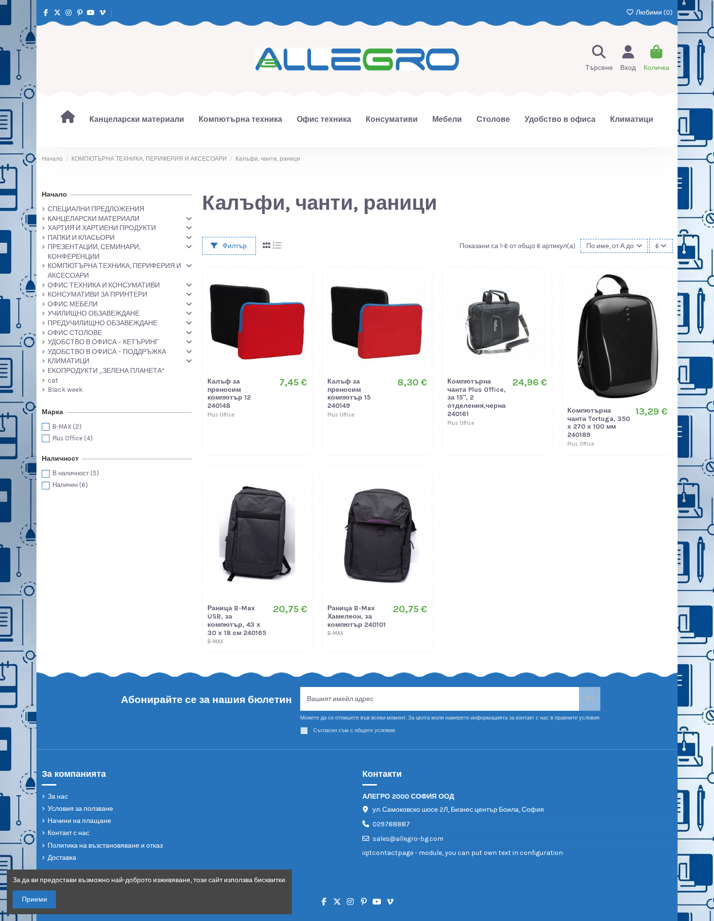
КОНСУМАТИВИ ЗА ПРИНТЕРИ (97, 294)
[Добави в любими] (299, 287)
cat (53, 380)
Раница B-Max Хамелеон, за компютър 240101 (356, 616)
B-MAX (67, 426)
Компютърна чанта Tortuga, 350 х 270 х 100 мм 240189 (598, 422)
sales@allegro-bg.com (408, 839)
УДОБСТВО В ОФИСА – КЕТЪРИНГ (103, 342)
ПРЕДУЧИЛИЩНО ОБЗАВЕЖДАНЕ (102, 323)
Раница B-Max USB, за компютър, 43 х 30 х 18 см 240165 (236, 620)
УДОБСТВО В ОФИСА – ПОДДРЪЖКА (107, 352)
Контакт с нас (68, 833)
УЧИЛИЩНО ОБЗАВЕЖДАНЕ (93, 313)
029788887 (391, 824)
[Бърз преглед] (299, 321)
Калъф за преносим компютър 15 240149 (349, 393)
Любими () (653, 12)
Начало (54, 194)
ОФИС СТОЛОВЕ (75, 333)
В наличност (75, 473)
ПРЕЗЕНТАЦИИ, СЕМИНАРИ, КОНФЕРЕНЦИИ (94, 252)
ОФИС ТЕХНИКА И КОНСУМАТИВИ (104, 285)
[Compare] (299, 304)
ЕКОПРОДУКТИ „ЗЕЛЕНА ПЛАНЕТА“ (106, 371)
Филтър (234, 246)
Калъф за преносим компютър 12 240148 (229, 393)
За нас (58, 796)
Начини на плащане (79, 821)
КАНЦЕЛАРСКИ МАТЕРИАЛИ (93, 219)
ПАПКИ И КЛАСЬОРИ (81, 238)
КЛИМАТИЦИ (68, 361)
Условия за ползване (80, 808)
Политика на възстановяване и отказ (105, 845)
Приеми (34, 899)
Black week (65, 389)
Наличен (70, 484)
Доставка (62, 858)
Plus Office (72, 438)
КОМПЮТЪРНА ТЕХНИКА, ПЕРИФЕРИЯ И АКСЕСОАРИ (114, 271)
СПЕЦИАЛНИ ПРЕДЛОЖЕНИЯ (96, 209)
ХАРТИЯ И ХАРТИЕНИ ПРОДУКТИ (102, 228)
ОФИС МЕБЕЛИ (73, 304)
